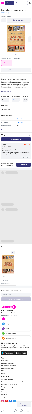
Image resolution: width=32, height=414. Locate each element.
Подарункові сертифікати (9, 384)
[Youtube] (6, 401)
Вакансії (3, 370)
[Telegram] (14, 401)
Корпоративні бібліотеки (8, 365)
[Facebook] (10, 401)
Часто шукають (5, 392)
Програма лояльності (7, 363)
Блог (2, 389)
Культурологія (6, 7)
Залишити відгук (16, 139)
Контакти (4, 373)
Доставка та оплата (7, 379)
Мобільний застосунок (9, 343)
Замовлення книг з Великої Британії (12, 382)
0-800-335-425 (7, 165)
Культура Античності (6, 278)
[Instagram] (2, 401)
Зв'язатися (23, 164)
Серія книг (4, 394)
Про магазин (5, 360)
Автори (3, 397)
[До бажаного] (3, 20)
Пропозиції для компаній (8, 368)
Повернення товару (7, 387)
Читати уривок (19, 20)
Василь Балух (5, 12)
